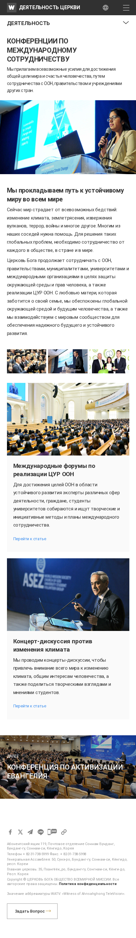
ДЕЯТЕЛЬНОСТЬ (28, 23)
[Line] (40, 832)
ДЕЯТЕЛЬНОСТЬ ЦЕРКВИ (49, 7)
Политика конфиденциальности (88, 884)
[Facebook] (10, 832)
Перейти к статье (29, 538)
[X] (20, 832)
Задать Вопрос (30, 911)
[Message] (52, 832)
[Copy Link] (64, 832)
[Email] (30, 832)
